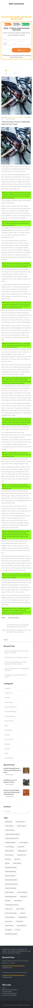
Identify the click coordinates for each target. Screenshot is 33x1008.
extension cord (21, 855)
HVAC (6, 725)
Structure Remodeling (9, 993)
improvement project (11, 880)
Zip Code (5, 38)
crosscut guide (23, 842)
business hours (20, 821)
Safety (6, 753)
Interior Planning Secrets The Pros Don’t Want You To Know (16, 652)
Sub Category (20, 41)
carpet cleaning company (12, 834)
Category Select (5, 41)
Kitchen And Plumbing (9, 995)
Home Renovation (10, 716)
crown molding (9, 846)
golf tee (7, 863)
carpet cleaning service (11, 838)
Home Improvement (11, 707)
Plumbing (7, 744)
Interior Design (7, 991)
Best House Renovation (9, 990)
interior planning (22, 892)
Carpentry (7, 688)
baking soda (8, 821)
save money (8, 921)
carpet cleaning (9, 830)
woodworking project (11, 934)
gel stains (17, 859)
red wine (22, 913)
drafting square (22, 851)
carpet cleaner (9, 826)
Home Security (9, 721)
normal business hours (11, 905)
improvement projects (11, 884)
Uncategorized (9, 758)
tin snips (17, 929)
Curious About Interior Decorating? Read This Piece (17, 669)
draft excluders (9, 851)
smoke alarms (9, 925)
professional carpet (10, 913)
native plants (18, 900)
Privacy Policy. (19, 57)
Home (4, 988)
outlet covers (9, 909)
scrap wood (19, 921)
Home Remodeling (10, 119)
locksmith (7, 735)
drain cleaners (9, 855)
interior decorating (10, 888)
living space (23, 896)
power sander (20, 909)
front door (8, 859)
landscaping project (10, 896)
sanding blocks (22, 917)
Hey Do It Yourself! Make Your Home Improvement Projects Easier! (16, 663)
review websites (9, 917)
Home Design (9, 702)
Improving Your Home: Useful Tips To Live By (16, 676)
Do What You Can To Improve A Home (16, 657)
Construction (8, 693)
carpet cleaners (21, 826)
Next (21, 50)
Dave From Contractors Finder (15, 117)
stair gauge (8, 929)
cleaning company (10, 842)
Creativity (7, 697)
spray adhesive (21, 925)
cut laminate (20, 846)
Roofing (7, 749)
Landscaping (8, 730)
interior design (9, 892)
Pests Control (9, 739)
